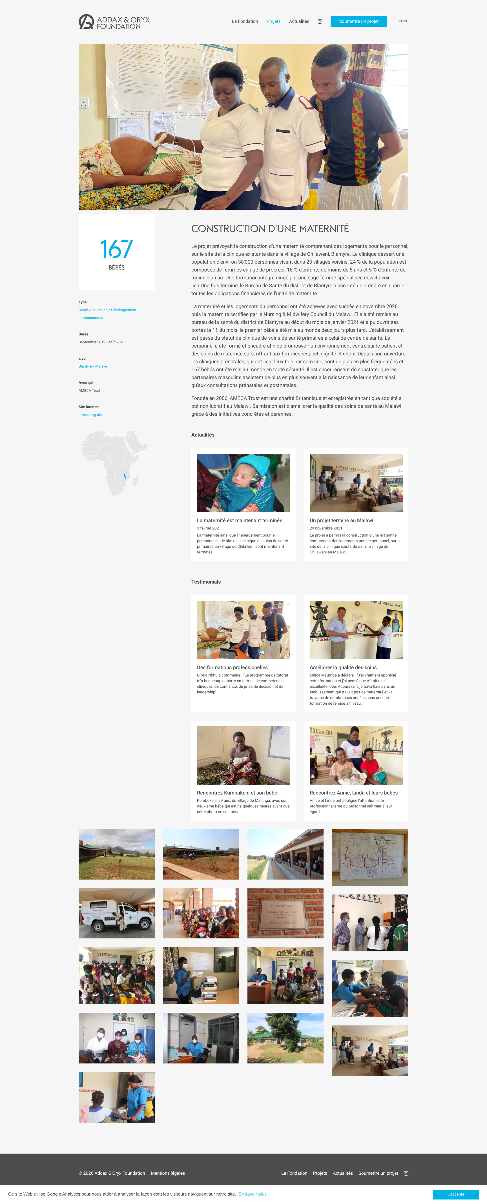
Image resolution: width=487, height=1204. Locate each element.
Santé (83, 310)
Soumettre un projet (378, 1173)
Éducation (99, 310)
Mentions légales (168, 1173)
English (402, 21)
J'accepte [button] (456, 1194)
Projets (320, 1173)
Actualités (343, 1173)
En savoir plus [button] (252, 1194)
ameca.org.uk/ (90, 415)
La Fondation (294, 1173)
